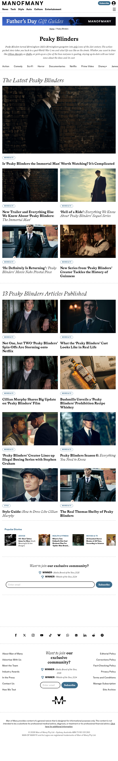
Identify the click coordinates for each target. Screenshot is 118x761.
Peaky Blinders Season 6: (88, 457)
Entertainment (53, 9)
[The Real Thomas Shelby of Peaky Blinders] (88, 485)
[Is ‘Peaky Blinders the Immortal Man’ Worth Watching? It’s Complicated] (59, 120)
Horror (41, 66)
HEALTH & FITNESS (60, 536)
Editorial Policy (108, 653)
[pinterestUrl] (102, 635)
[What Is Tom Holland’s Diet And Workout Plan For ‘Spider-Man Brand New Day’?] (44, 540)
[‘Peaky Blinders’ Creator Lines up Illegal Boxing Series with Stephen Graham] (30, 428)
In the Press (8, 677)
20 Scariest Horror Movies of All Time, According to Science (95, 541)
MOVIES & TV (8, 158)
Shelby (29, 54)
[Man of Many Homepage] (30, 3)
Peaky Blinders (62, 29)
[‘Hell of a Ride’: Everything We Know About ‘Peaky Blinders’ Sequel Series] (88, 185)
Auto (29, 9)
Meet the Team (10, 665)
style (76, 46)
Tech (13, 9)
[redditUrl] (93, 635)
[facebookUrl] (15, 635)
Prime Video (87, 66)
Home (52, 29)
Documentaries (57, 66)
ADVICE (21, 536)
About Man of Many (12, 653)
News (5, 9)
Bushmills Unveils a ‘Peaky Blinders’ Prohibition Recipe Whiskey (82, 403)
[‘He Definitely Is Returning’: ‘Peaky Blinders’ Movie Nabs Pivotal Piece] (30, 241)
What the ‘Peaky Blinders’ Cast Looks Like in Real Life (84, 345)
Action (5, 66)
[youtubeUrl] (41, 635)
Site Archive (109, 689)
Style (21, 9)
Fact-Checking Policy (104, 665)
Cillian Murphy (15, 54)
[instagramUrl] (33, 635)
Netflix (73, 66)
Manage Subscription (104, 683)
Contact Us (8, 683)
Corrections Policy (106, 659)
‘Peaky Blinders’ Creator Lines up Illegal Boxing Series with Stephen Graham (29, 459)
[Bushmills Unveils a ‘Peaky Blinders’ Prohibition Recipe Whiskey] (88, 372)
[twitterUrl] (24, 635)
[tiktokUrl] (50, 635)
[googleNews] (76, 635)
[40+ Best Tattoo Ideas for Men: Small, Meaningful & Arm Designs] (10, 540)
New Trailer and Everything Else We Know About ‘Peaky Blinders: (28, 216)
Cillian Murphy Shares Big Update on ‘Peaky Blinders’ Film (29, 401)
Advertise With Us (11, 659)
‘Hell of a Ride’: (88, 214)
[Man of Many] (59, 700)
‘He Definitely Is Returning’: (29, 270)
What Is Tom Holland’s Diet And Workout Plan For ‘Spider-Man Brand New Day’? (60, 543)
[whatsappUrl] (67, 635)
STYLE (6, 506)
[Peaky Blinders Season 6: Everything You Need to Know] (88, 428)
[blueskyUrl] (59, 635)
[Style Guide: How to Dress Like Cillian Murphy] (30, 485)
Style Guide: (30, 513)
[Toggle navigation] (114, 9)
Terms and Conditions (104, 677)
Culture (38, 9)
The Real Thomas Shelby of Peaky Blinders (86, 513)
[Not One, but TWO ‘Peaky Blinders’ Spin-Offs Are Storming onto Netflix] (30, 316)
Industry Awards (10, 671)
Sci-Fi (30, 66)
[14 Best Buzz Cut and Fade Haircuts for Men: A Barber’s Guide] (112, 540)
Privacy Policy (108, 671)
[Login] (114, 3)
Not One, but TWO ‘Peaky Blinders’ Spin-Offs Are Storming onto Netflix (30, 347)
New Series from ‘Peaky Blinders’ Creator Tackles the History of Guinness (86, 272)
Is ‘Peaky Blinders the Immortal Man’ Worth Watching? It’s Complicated (58, 163)
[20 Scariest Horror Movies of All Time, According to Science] (78, 540)
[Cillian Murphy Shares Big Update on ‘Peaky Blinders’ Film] (30, 372)
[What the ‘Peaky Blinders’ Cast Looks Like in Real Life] (88, 316)
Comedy (18, 66)
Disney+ (102, 66)
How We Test (9, 689)
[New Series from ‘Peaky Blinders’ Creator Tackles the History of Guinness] (88, 241)
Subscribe (104, 3)
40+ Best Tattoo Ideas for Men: (27, 542)
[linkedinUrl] (84, 635)
